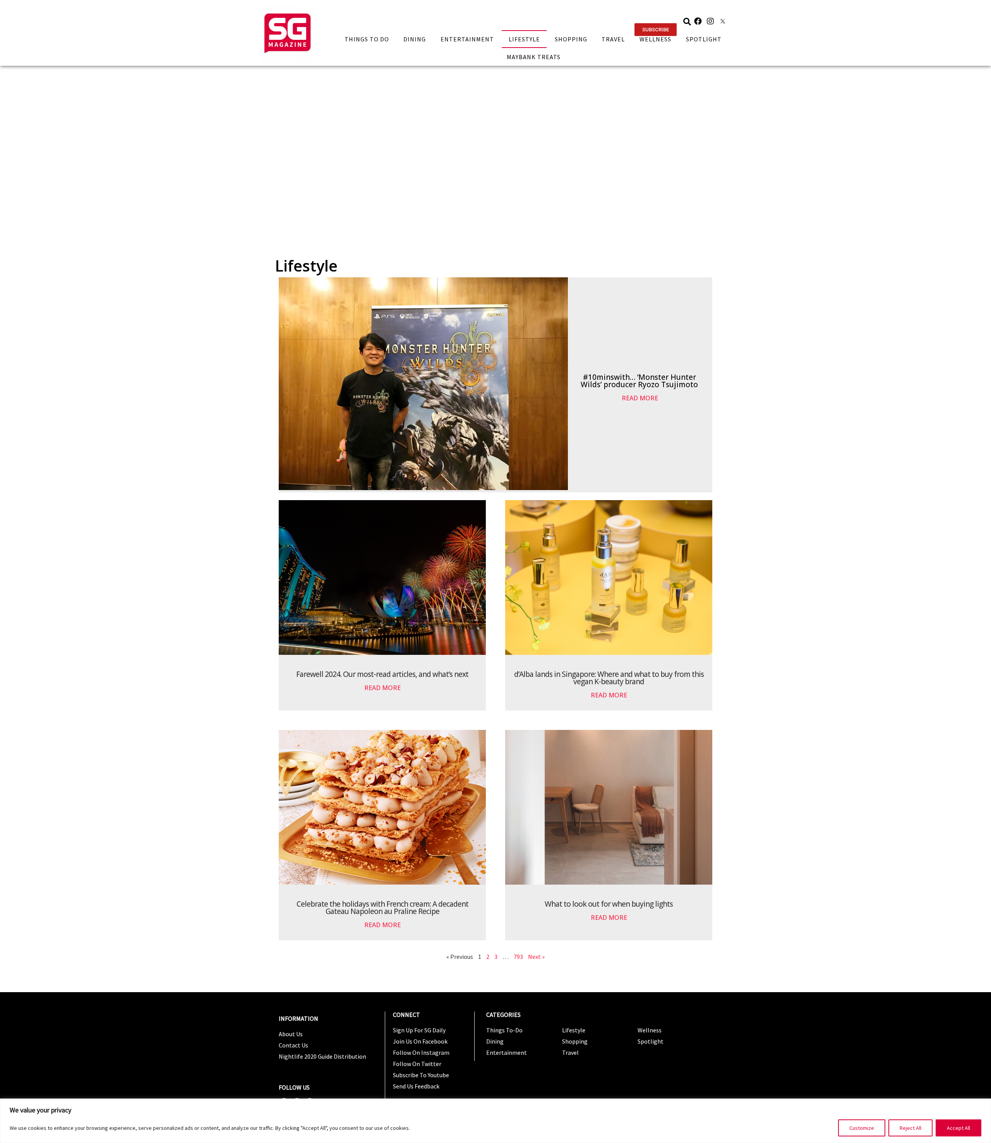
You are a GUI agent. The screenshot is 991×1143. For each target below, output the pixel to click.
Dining (414, 39)
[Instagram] (710, 21)
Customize (861, 1127)
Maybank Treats (534, 57)
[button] (655, 29)
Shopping (571, 39)
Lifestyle (524, 39)
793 (518, 956)
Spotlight (704, 39)
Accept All (958, 1127)
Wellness (655, 39)
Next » (536, 956)
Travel (613, 39)
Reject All (910, 1127)
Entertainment (467, 39)
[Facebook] (698, 21)
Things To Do (367, 39)
